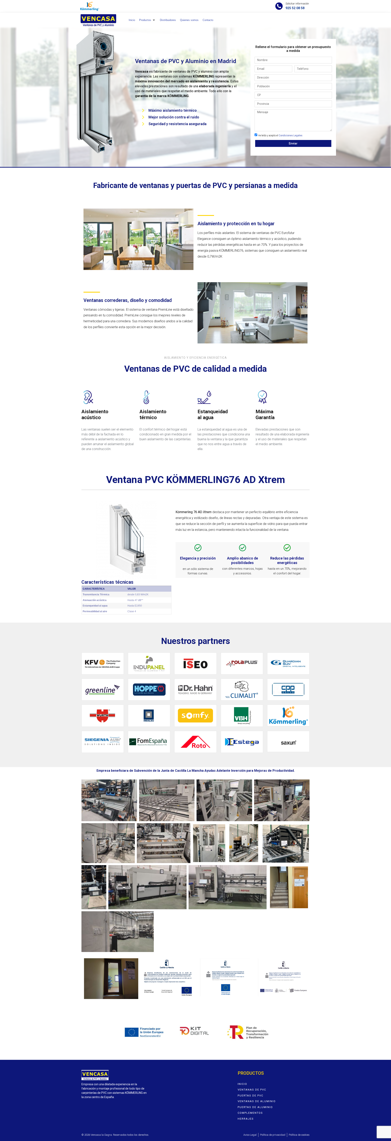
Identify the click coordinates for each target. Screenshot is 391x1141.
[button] (147, 20)
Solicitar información (297, 3)
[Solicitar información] (279, 6)
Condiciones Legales (290, 135)
